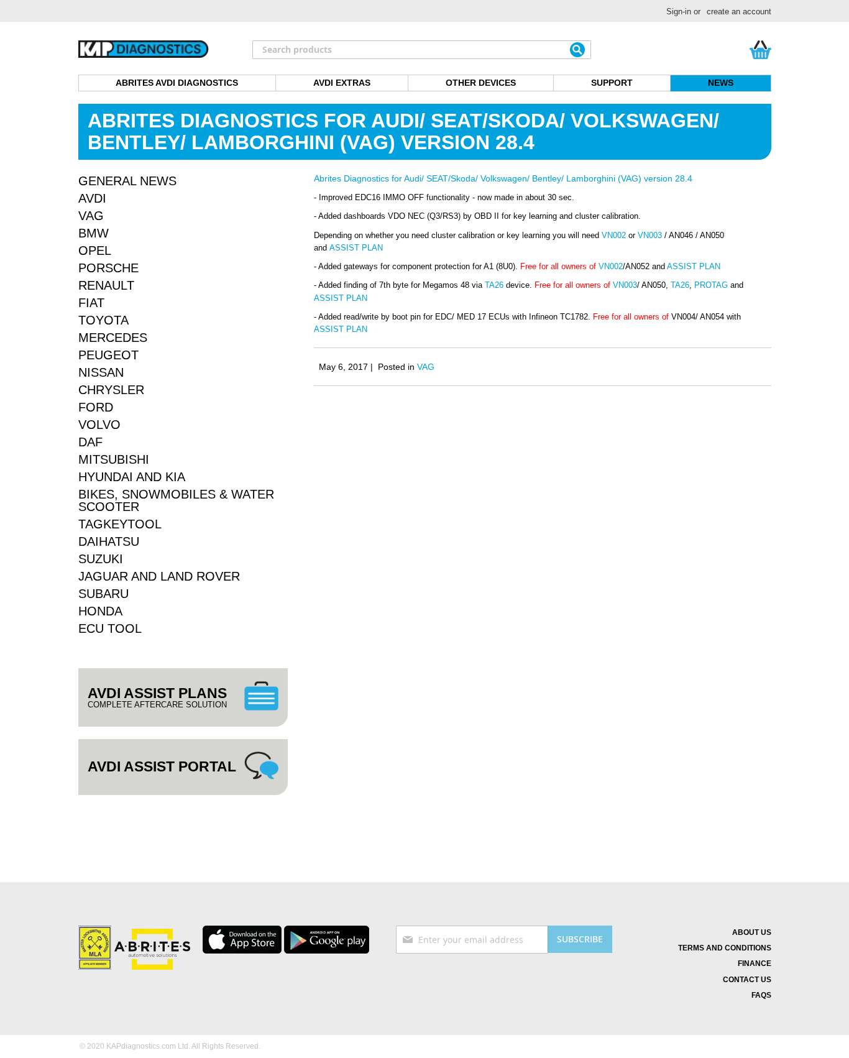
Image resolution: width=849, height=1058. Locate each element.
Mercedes (112, 337)
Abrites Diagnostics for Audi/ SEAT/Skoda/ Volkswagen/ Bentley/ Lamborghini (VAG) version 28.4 (503, 178)
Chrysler (111, 390)
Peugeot (108, 355)
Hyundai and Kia (131, 477)
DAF (90, 442)
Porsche (108, 268)
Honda (100, 611)
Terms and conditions (724, 948)
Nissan (101, 372)
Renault (106, 285)
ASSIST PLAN (356, 247)
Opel (94, 250)
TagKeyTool (120, 524)
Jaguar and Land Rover (159, 576)
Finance (754, 963)
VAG (425, 367)
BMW (93, 233)
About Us (751, 932)
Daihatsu (108, 541)
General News (127, 181)
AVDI (92, 198)
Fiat (91, 303)
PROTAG (711, 285)
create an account (739, 11)
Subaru (103, 593)
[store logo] (143, 49)
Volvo (99, 424)
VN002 (612, 235)
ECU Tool (110, 628)
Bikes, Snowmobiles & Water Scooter (176, 500)
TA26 (494, 285)
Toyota (103, 320)
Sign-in (678, 11)
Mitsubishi (113, 459)
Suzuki (100, 559)
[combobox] (421, 49)
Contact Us (747, 979)
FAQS (761, 995)
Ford (95, 407)
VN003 (650, 235)
